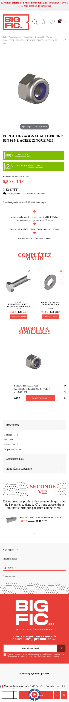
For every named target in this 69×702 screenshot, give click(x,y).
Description (12, 424)
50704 (18, 308)
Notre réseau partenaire (19, 468)
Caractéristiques (15, 458)
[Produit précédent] (64, 40)
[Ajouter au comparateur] (64, 695)
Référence (7, 176)
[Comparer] (29, 282)
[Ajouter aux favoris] (57, 695)
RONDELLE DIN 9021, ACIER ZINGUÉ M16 (50, 303)
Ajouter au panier (18, 316)
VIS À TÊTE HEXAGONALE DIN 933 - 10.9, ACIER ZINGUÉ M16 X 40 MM (18, 305)
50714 (50, 308)
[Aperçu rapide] (29, 271)
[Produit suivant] (65, 40)
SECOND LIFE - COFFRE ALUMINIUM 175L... (41, 517)
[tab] (34, 425)
